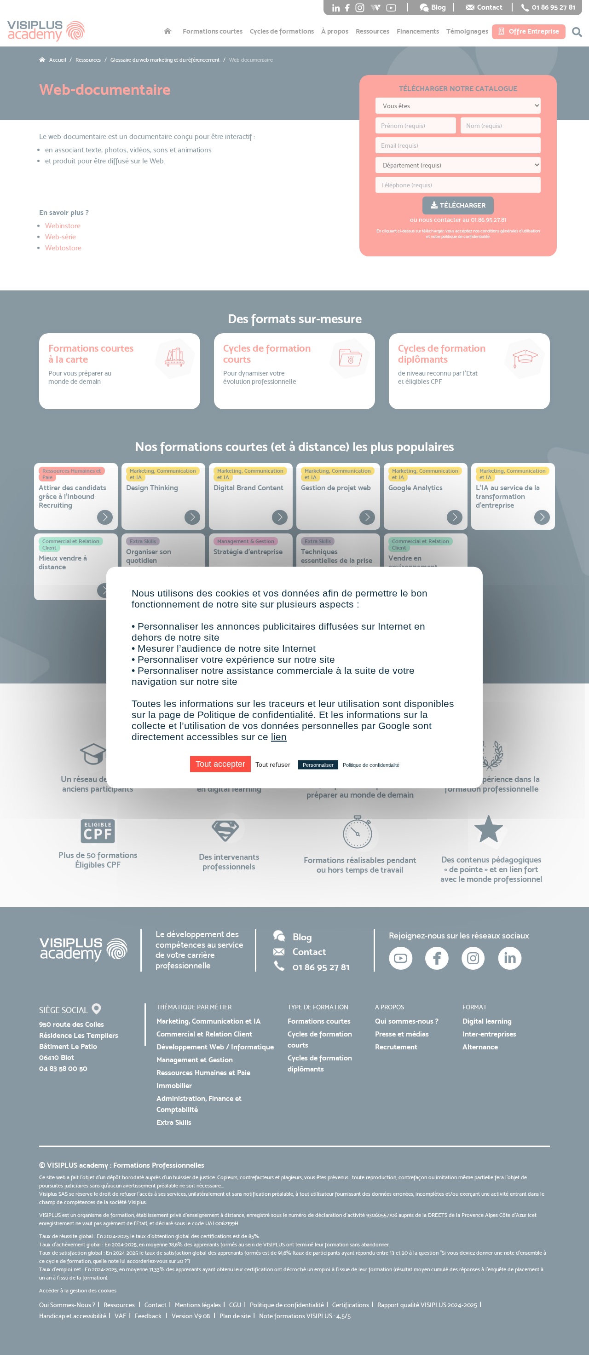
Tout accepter (220, 764)
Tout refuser (272, 764)
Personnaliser (318, 765)
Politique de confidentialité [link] (371, 765)
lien (279, 736)
